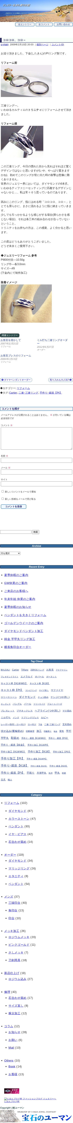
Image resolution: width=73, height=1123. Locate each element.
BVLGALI (5, 670)
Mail (11, 1047)
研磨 (64, 773)
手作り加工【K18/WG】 (13, 751)
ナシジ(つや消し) (60, 697)
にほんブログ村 (12, 1101)
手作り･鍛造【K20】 (39, 766)
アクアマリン (62, 670)
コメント (7, 425)
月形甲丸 (42, 772)
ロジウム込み (17, 979)
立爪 (3, 779)
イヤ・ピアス (17, 834)
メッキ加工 (11, 931)
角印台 (12, 910)
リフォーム (23, 388)
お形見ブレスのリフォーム (16, 355)
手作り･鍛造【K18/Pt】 (37, 759)
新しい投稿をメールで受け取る (20, 499)
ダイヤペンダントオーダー (17, 380)
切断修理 (30, 731)
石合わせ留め (17, 841)
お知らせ (14, 1032)
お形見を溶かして (11, 340)
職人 (10, 780)
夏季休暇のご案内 (16, 575)
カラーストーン (19, 818)
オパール (39, 676)
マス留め (67, 710)
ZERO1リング (37, 670)
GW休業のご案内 (15, 583)
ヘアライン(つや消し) (47, 710)
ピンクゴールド (19, 944)
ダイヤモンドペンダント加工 (23, 631)
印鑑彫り (48, 731)
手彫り (30, 772)
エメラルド (27, 676)
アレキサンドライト (9, 677)
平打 (68, 731)
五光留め (67, 724)
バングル (17, 704)
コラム (8, 1026)
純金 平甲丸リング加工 (19, 639)
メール (5, 467)
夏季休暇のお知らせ (17, 607)
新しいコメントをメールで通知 (20, 491)
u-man (4, 44)
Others (9, 1060)
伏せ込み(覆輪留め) (12, 731)
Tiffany (25, 670)
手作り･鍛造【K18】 (14, 765)
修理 (7, 992)
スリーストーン (9, 697)
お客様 (12, 1074)
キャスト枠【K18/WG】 (14, 683)
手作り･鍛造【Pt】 (51, 392)
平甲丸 (5, 738)
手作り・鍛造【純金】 (13, 745)
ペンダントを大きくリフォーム (25, 615)
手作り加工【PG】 (62, 752)
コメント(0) (57, 44)
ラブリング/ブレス (30, 717)
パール (27, 704)
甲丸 (57, 772)
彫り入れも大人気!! (60, 380)
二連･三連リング (28, 392)
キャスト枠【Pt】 (12, 690)
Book (11, 1066)
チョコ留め (43, 697)
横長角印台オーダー (17, 647)
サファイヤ (57, 690)
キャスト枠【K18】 (40, 683)
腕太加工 (14, 1013)
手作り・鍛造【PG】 (59, 738)
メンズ (16, 718)
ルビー (44, 717)
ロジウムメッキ (19, 937)
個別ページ (42, 44)
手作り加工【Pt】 (12, 758)
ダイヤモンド (27, 696)
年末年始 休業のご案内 (19, 599)
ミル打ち (6, 717)
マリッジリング (19, 868)
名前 (4, 456)
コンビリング (31, 690)
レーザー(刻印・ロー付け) (13, 724)
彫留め (15, 737)
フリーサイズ (39, 704)
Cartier (13, 392)
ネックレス (6, 704)
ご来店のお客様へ (16, 591)
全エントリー (24, 24)
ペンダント (15, 826)
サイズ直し (44, 690)
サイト (4, 479)
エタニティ (15, 876)
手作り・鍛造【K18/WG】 (34, 738)
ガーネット (51, 677)
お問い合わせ (63, 24)
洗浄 (50, 773)
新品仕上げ (11, 973)
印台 (11, 918)
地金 (55, 731)
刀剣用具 (14, 960)
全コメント (44, 24)
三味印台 (14, 902)
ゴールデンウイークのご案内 (23, 623)
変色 (61, 731)
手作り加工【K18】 (39, 751)
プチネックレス (25, 710)
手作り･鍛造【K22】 (58, 766)
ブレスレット (8, 711)
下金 (40, 724)
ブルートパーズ (54, 704)
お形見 (50, 669)
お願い (12, 1040)
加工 (39, 731)
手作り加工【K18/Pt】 (38, 745)
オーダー (10, 854)
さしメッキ (15, 952)
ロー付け (32, 724)
